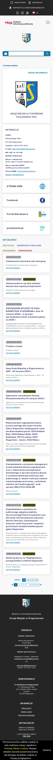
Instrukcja (37, 3)
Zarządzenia (25, 250)
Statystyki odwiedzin (26, 715)
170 (37, 585)
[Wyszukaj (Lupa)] (47, 54)
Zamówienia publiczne (29, 245)
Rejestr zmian (26, 712)
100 (36, 580)
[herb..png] (26, 37)
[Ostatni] (41, 584)
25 (28, 580)
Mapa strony (20, 3)
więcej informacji (38, 73)
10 (24, 580)
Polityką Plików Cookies (16, 748)
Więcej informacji (14, 175)
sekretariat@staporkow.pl (23, 149)
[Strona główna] (5, 53)
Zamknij (47, 750)
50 (32, 580)
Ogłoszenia (9, 250)
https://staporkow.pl (26, 171)
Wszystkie (8, 245)
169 (32, 585)
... (27, 585)
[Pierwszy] (12, 584)
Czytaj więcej (13, 268)
